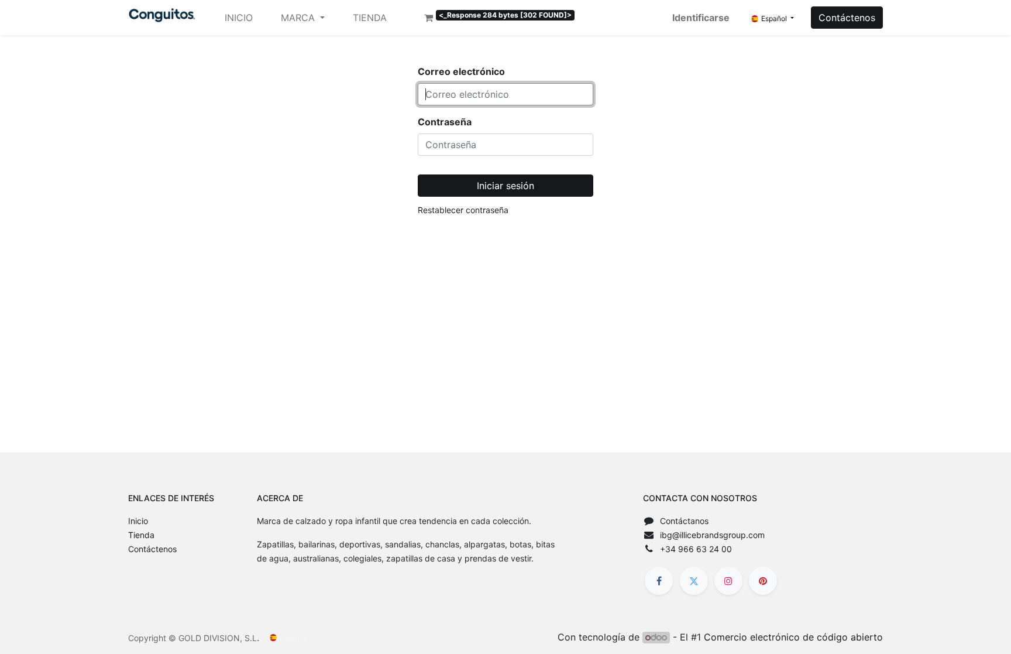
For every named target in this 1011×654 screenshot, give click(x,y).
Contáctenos (847, 17)
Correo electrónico (461, 71)
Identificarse (701, 17)
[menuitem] (239, 17)
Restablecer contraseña (463, 210)
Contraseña (445, 122)
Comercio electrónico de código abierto (793, 637)
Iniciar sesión (505, 185)
